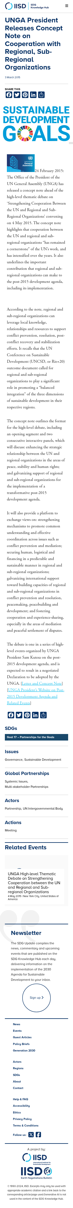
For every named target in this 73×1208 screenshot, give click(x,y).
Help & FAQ (20, 1099)
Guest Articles (22, 1037)
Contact (18, 1088)
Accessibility (21, 1106)
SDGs (16, 1075)
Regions (18, 1068)
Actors (17, 1062)
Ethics (17, 1112)
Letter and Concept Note (42, 683)
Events (17, 1031)
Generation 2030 (24, 1050)
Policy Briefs (21, 1044)
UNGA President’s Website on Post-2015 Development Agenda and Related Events (35, 697)
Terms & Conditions (26, 1125)
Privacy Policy (22, 1119)
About (17, 1081)
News (16, 1024)
